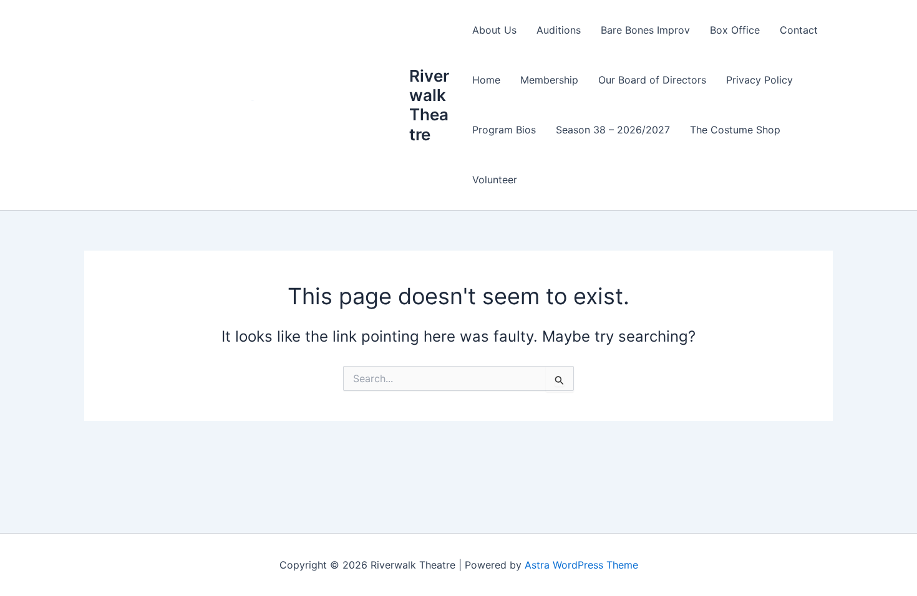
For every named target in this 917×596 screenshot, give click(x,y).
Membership (549, 80)
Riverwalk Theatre (429, 105)
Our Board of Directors (652, 80)
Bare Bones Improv (645, 30)
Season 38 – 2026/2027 (613, 129)
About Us (494, 30)
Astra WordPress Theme (581, 565)
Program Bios (504, 129)
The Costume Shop (735, 129)
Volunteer (494, 179)
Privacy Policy (759, 80)
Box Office (735, 30)
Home (486, 80)
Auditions (558, 30)
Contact (799, 30)
